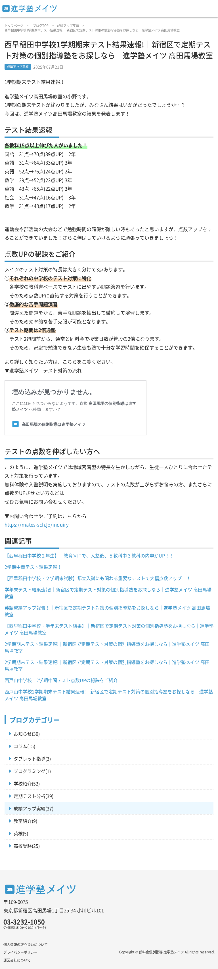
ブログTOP (41, 25)
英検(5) (21, 833)
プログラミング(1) (32, 771)
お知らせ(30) (27, 733)
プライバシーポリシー (20, 952)
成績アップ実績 (68, 25)
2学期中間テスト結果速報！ (33, 566)
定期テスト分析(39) (33, 796)
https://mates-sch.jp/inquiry (37, 524)
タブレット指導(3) (32, 758)
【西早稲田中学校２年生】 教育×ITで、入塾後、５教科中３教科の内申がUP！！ (89, 555)
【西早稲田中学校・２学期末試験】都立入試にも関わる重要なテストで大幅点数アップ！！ (98, 578)
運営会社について (17, 960)
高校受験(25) (27, 845)
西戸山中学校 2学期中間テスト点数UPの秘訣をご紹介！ (63, 680)
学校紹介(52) (27, 783)
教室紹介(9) (25, 820)
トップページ (14, 25)
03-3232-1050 (24, 921)
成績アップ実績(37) (33, 808)
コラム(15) (24, 746)
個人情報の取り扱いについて (25, 944)
